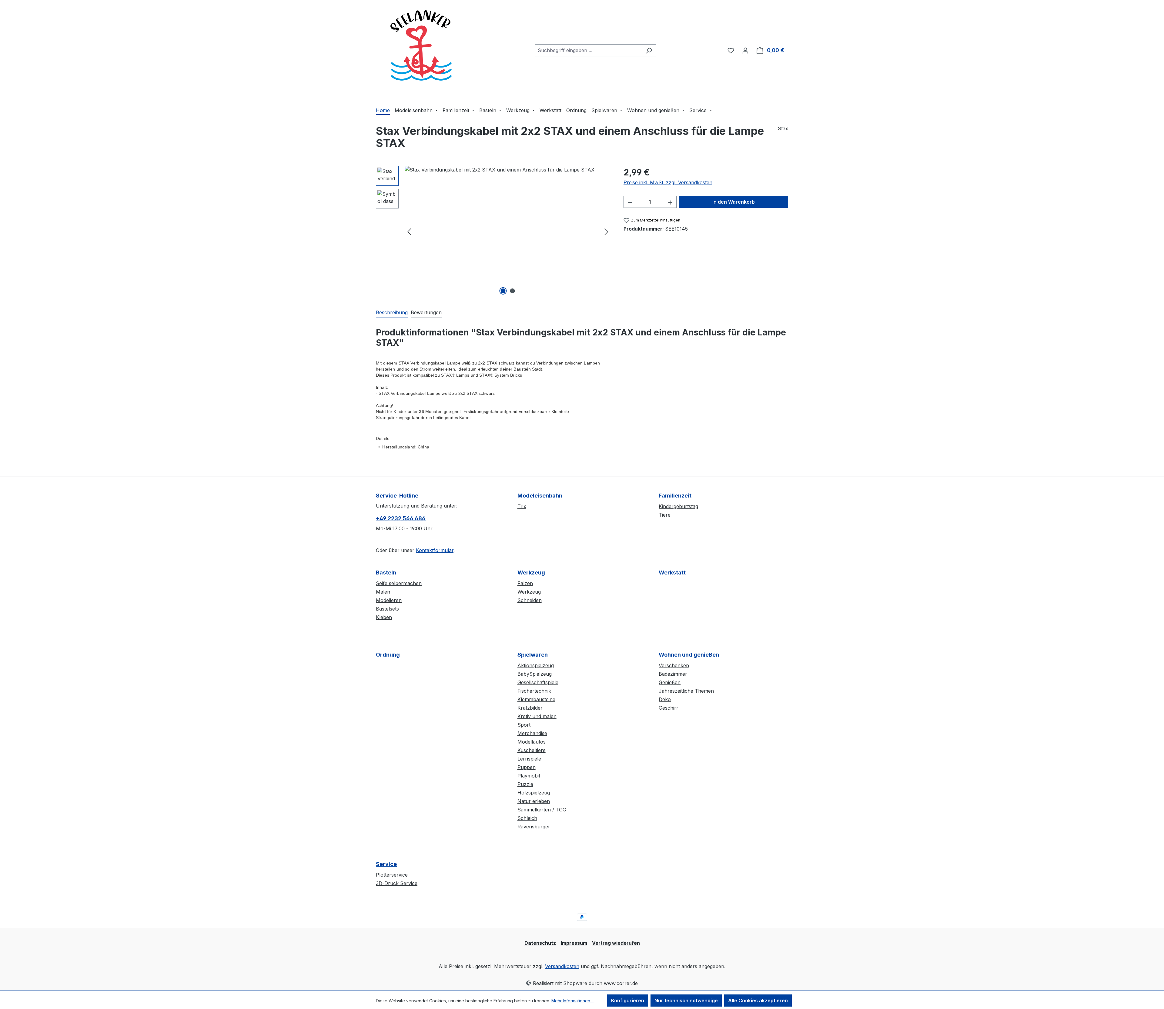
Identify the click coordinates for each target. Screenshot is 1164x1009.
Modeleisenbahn (539, 495)
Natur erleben (533, 801)
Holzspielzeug (533, 793)
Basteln (386, 572)
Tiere (665, 515)
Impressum (574, 943)
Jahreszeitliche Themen (686, 691)
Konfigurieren (627, 1000)
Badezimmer (673, 674)
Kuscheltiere (531, 750)
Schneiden (529, 600)
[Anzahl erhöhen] (670, 202)
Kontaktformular (434, 550)
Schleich (527, 818)
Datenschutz (540, 943)
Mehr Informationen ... (572, 1000)
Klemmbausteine (536, 699)
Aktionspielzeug (535, 665)
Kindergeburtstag (678, 506)
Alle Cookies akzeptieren (758, 1000)
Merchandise (532, 733)
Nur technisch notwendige (686, 1000)
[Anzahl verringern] (630, 202)
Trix (521, 506)
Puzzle (525, 784)
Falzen (525, 583)
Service (386, 864)
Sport (523, 725)
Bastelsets (387, 609)
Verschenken (674, 665)
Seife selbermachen (399, 583)
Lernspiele (529, 759)
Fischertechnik (534, 691)
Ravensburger (533, 827)
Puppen (526, 767)
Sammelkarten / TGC (541, 810)
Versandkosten (562, 966)
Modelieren (389, 600)
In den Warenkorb (733, 202)
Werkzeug (531, 572)
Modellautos (531, 742)
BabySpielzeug (534, 674)
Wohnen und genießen (689, 654)
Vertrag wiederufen (616, 943)
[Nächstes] (606, 231)
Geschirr (668, 708)
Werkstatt (672, 572)
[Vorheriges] (409, 231)
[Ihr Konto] (745, 50)
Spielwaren (532, 654)
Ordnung (388, 654)
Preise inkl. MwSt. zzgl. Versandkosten (668, 182)
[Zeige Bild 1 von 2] (503, 290)
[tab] (392, 312)
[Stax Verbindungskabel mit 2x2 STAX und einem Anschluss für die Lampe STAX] (508, 231)
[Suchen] (649, 50)
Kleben (384, 617)
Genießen (670, 682)
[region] (493, 231)
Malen (383, 592)
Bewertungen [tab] (426, 312)
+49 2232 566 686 (401, 518)
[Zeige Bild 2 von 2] (512, 290)
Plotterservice (392, 875)
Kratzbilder (530, 708)
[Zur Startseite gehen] (421, 49)
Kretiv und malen (537, 716)
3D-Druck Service (396, 883)
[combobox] (588, 50)
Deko (665, 699)
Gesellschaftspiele (537, 682)
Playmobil (528, 776)
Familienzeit (675, 495)
